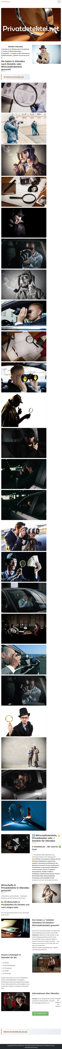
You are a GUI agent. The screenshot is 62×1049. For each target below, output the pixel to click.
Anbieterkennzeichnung (31, 1047)
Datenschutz (39, 1045)
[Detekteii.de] (5, 1)
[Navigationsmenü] (59, 1)
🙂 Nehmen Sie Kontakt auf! (14, 77)
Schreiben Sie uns (42, 1013)
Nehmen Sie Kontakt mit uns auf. (15, 1031)
